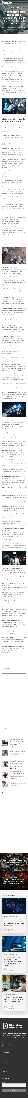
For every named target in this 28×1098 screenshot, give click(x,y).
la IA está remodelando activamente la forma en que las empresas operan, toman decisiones (13, 50)
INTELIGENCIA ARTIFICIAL (14, 7)
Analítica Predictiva (7, 189)
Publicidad (4, 1058)
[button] (25, 3)
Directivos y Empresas (9, 27)
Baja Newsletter (6, 1071)
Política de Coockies (7, 1063)
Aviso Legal (5, 1067)
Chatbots (4, 336)
